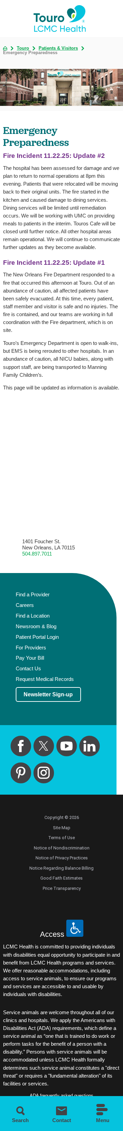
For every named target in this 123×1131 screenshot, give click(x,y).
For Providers (31, 647)
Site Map (61, 827)
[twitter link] (43, 746)
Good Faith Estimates (61, 878)
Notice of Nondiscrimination (62, 847)
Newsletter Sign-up (48, 694)
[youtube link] (66, 746)
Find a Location (33, 616)
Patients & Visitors (58, 48)
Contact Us (28, 668)
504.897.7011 (37, 554)
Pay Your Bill (30, 658)
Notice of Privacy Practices (62, 857)
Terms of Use (61, 837)
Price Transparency (62, 888)
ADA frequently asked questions (61, 1095)
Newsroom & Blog (36, 626)
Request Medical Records (45, 679)
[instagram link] (43, 772)
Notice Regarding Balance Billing (61, 868)
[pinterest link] (21, 772)
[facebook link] (21, 746)
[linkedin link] (89, 746)
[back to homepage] (5, 48)
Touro (23, 48)
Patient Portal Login (37, 637)
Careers (25, 605)
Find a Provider (33, 594)
